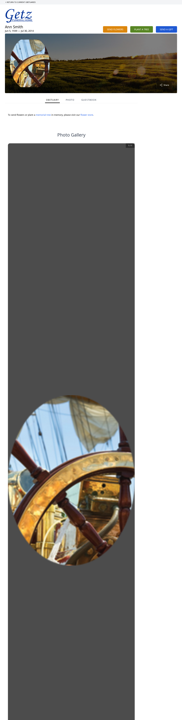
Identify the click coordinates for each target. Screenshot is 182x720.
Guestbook (89, 99)
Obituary (52, 99)
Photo (70, 99)
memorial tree (43, 114)
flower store (86, 114)
